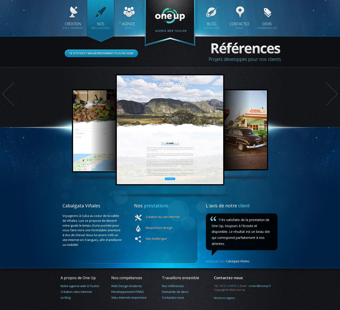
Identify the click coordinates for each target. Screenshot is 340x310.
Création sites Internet (76, 292)
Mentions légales (224, 298)
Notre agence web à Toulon (80, 286)
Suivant (332, 94)
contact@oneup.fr (259, 286)
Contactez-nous (173, 297)
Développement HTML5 (127, 292)
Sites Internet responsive (129, 297)
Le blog (66, 297)
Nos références (173, 286)
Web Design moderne (126, 286)
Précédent (8, 94)
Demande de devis (175, 292)
